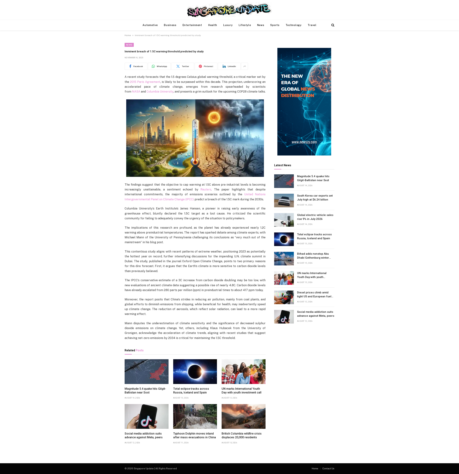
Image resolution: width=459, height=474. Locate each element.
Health (212, 25)
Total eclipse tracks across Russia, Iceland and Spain (191, 390)
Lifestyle (245, 25)
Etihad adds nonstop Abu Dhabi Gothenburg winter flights (313, 256)
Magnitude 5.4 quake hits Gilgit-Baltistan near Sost (145, 390)
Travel (312, 25)
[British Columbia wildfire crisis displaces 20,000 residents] (244, 416)
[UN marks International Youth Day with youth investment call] (244, 371)
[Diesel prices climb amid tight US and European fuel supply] (284, 297)
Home (128, 35)
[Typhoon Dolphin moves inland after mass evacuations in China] (195, 416)
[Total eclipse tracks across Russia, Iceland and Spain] (195, 371)
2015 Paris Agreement (145, 82)
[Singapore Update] (229, 9)
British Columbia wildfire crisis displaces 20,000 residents (242, 435)
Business (170, 25)
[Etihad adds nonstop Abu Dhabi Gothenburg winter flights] (284, 258)
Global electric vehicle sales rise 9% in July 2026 (315, 217)
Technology (294, 25)
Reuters (205, 189)
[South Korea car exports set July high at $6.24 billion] (284, 200)
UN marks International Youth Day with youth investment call (241, 390)
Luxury (228, 25)
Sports (274, 25)
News (260, 25)
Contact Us (328, 468)
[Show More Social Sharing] (244, 66)
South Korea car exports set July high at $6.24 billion (315, 197)
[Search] (332, 25)
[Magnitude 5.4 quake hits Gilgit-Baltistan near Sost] (147, 371)
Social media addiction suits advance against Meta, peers (144, 435)
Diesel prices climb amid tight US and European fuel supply (314, 295)
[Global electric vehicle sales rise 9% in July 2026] (284, 220)
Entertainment (192, 25)
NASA (136, 91)
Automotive (150, 25)
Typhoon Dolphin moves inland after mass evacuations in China (194, 435)
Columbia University (159, 91)
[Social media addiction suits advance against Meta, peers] (147, 416)
